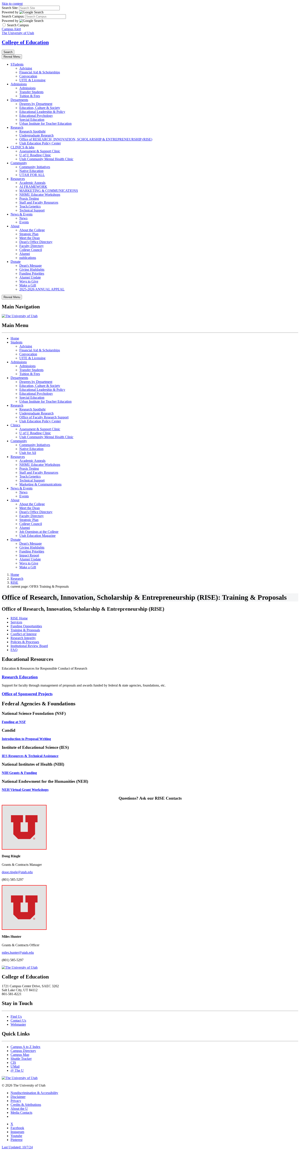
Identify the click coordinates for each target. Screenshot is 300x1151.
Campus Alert (11, 29)
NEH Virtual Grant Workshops (25, 790)
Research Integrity (23, 638)
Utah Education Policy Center (40, 143)
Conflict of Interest (23, 634)
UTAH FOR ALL (32, 175)
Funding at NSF (14, 722)
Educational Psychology (36, 115)
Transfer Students (31, 92)
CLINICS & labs (22, 147)
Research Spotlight (32, 131)
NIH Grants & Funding (19, 773)
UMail (15, 1066)
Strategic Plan (28, 234)
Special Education (31, 119)
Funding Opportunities (26, 626)
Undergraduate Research (36, 135)
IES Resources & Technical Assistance (30, 756)
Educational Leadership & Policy (42, 112)
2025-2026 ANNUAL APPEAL (42, 289)
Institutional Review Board (29, 646)
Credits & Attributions (26, 1105)
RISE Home (19, 618)
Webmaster (18, 1024)
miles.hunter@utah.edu (18, 952)
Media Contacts (21, 1112)
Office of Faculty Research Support (44, 417)
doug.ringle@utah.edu (17, 872)
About (15, 226)
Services (16, 622)
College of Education (25, 42)
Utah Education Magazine (37, 535)
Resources (18, 179)
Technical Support (32, 210)
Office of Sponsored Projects (27, 694)
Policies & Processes (25, 642)
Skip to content (12, 3)
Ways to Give (28, 281)
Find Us (16, 1016)
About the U (19, 1108)
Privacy (16, 1101)
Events (24, 222)
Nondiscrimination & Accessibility (34, 1093)
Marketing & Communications (40, 484)
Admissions (19, 84)
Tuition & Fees (29, 96)
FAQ (14, 650)
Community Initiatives (34, 167)
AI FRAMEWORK (33, 187)
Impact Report (29, 555)
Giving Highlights (31, 269)
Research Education (20, 677)
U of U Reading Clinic (35, 155)
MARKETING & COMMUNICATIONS (48, 190)
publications (27, 258)
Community (19, 163)
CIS (13, 1062)
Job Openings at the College (38, 532)
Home (15, 338)
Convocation (28, 76)
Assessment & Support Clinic (39, 151)
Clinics (15, 425)
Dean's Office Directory (35, 242)
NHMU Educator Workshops (39, 194)
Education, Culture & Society (39, 108)
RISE (14, 582)
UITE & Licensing (32, 80)
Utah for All (27, 453)
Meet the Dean (29, 238)
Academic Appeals (32, 183)
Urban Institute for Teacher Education (45, 123)
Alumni (24, 254)
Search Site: (10, 8)
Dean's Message (30, 265)
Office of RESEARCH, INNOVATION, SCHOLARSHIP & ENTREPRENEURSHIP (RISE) (85, 139)
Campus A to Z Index (25, 1047)
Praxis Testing (29, 198)
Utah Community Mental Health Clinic (46, 159)
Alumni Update (30, 277)
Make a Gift (27, 285)
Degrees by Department (35, 104)
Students (16, 342)
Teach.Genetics (30, 206)
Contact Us (18, 1020)
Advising (25, 68)
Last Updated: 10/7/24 (17, 1147)
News (23, 218)
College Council (30, 250)
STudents (17, 64)
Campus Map (20, 1055)
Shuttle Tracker (21, 1058)
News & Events (22, 214)
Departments (19, 100)
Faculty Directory (31, 246)
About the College (32, 230)
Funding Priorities (31, 273)
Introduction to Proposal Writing (26, 739)
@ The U (17, 1070)
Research (17, 127)
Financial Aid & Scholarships (39, 72)
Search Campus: (13, 16)
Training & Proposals (25, 630)
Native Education (31, 171)
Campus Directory (23, 1051)
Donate (16, 261)
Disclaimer (18, 1097)
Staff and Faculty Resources (38, 202)
